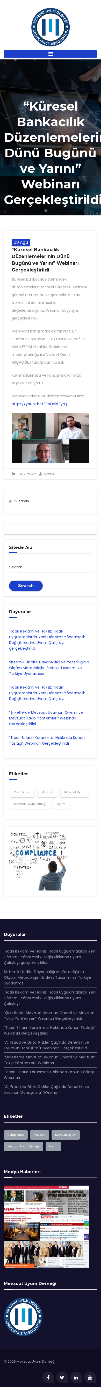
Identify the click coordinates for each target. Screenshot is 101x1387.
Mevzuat (47, 792)
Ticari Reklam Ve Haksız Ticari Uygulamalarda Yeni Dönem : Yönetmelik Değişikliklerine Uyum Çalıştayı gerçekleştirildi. (50, 957)
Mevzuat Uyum (74, 792)
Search (26, 585)
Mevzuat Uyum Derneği (30, 804)
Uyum (61, 804)
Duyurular (26, 474)
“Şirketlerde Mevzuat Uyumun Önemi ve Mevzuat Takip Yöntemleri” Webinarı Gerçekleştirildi (46, 718)
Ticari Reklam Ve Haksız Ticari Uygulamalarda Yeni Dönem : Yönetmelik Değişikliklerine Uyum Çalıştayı (47, 693)
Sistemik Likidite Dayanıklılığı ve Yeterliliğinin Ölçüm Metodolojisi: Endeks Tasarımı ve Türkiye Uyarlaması (49, 667)
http (15, 403)
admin (49, 474)
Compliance (22, 792)
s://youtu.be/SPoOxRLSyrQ (43, 403)
